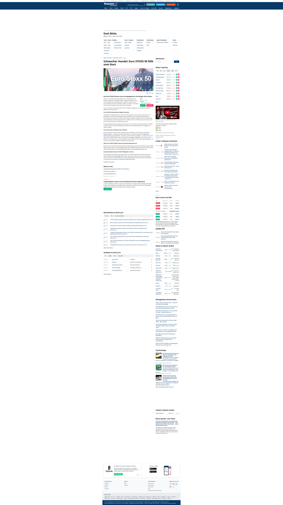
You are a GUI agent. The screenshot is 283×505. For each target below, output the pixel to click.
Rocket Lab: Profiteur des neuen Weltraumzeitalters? (171, 171)
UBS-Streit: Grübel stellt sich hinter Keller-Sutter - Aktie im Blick (166, 321)
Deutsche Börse (107, 134)
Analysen (127, 45)
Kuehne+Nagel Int (160, 74)
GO (176, 61)
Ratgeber (176, 8)
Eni (107, 139)
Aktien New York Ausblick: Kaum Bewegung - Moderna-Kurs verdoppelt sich (167, 344)
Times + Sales (107, 45)
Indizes (116, 8)
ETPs (131, 8)
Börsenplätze (107, 48)
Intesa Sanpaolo (146, 139)
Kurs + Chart (107, 42)
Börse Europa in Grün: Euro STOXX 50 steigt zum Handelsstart (126, 222)
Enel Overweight (116, 267)
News (111, 8)
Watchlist (175, 45)
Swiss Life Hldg (159, 90)
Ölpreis (164, 498)
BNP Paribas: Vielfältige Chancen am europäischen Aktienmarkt (171, 158)
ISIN (114, 36)
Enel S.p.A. (158, 262)
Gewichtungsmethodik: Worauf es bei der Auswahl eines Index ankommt (169, 237)
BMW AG (158, 256)
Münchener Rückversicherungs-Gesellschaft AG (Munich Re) (159, 277)
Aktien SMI (107, 496)
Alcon (157, 96)
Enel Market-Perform (117, 265)
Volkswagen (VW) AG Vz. (159, 293)
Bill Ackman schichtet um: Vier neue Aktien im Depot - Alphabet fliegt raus (166, 311)
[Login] (178, 4)
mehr (157, 102)
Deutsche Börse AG (158, 259)
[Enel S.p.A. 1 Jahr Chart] (176, 262)
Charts (142, 103)
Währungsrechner (156, 498)
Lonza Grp (158, 82)
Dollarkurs (107, 498)
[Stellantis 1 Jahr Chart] (176, 286)
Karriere (107, 485)
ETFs (127, 8)
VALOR (105, 36)
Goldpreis (163, 496)
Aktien (106, 8)
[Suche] (144, 5)
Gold (151, 1)
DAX (126, 1)
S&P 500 (154, 496)
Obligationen (168, 8)
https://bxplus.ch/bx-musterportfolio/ (165, 132)
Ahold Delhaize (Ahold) (159, 249)
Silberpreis (119, 498)
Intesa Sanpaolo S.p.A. (159, 271)
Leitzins (169, 498)
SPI (111, 1)
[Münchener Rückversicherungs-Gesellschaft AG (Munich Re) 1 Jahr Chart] (175, 277)
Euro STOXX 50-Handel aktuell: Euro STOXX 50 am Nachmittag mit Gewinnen (129, 236)
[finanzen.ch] (110, 4)
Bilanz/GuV (139, 42)
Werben (126, 485)
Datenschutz (151, 485)
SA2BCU (177, 219)
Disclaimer (150, 487)
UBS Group (158, 93)
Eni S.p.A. (158, 265)
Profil (148, 45)
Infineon (125, 139)
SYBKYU (177, 205)
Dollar (167, 1)
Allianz (139, 135)
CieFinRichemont (160, 77)
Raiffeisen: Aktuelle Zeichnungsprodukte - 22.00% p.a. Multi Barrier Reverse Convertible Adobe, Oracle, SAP (171, 152)
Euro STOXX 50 (120, 99)
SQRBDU (177, 208)
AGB (149, 488)
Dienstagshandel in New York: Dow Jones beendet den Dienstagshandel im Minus (167, 307)
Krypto (136, 8)
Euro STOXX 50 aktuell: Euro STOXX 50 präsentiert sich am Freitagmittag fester (130, 240)
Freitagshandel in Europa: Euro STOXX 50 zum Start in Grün (125, 245)
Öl (174, 1)
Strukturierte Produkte (162, 42)
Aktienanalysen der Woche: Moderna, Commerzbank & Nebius (171, 145)
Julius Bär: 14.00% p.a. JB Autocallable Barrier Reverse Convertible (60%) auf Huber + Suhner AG (171, 176)
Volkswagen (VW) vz (120, 156)
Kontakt (106, 483)
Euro (134, 1)
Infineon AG (159, 268)
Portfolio (175, 42)
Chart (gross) (117, 42)
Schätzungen (140, 45)
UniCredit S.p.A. (158, 289)
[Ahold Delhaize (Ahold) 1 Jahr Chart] (175, 249)
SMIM (118, 496)
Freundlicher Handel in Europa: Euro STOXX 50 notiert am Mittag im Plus (128, 228)
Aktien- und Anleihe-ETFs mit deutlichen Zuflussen (171, 182)
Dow (119, 1)
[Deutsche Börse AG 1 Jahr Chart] (175, 259)
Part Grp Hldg (159, 88)
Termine (149, 42)
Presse (106, 487)
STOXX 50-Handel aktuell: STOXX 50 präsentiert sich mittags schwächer (128, 219)
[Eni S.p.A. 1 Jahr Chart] (176, 265)
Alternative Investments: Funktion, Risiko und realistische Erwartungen (170, 242)
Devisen (161, 8)
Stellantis (137, 137)
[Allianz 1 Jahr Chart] (177, 253)
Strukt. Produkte (144, 8)
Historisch (106, 53)
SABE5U (177, 214)
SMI (104, 1)
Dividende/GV (140, 48)
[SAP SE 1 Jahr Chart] (177, 283)
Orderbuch (106, 50)
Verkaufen (149, 105)
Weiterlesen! (108, 189)
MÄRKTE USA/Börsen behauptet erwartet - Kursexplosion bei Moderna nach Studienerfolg (166, 339)
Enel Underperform (117, 270)
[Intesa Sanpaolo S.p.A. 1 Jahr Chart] (175, 271)
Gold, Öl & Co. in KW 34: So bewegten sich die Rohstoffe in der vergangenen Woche (166, 330)
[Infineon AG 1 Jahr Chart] (175, 268)
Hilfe (125, 483)
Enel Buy (114, 262)
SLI (114, 496)
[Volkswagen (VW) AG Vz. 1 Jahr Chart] (175, 293)
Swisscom (158, 99)
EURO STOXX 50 (160, 413)
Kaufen (143, 105)
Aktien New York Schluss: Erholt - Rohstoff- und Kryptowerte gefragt (166, 303)
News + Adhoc (128, 42)
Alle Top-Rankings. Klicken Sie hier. (164, 387)
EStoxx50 (143, 1)
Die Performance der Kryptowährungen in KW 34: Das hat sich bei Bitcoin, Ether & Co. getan (166, 316)
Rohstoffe (154, 8)
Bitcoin (158, 1)
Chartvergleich (118, 45)
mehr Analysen (107, 274)
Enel (141, 98)
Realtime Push (117, 48)
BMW (118, 140)
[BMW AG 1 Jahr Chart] (176, 256)
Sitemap (107, 488)
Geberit (157, 80)
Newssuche (160, 59)
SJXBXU (177, 203)
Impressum (151, 483)
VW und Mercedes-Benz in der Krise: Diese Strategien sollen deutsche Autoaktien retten (166, 326)
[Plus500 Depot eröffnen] (112, 5)
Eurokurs (113, 498)
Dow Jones (134, 496)
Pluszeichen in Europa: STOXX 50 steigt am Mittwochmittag (125, 225)
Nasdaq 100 (142, 496)
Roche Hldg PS (159, 85)
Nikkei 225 (148, 496)
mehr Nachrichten (108, 248)
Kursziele (127, 48)
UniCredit (131, 132)
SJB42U (177, 216)
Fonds (122, 8)
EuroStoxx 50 (127, 496)
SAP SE (134, 147)
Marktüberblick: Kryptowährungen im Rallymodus (171, 162)
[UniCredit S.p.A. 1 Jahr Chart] (175, 289)
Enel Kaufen (115, 259)
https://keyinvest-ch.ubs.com (168, 226)
